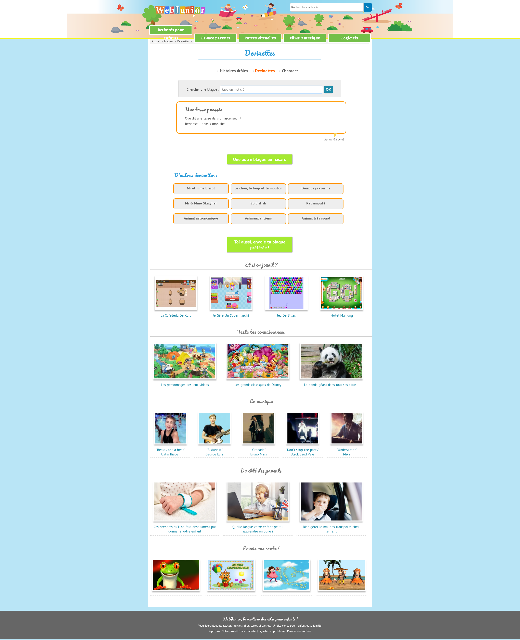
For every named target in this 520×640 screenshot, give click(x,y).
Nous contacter (248, 631)
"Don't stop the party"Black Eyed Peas (302, 452)
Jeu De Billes (286, 315)
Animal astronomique (201, 218)
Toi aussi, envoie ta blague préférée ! (259, 244)
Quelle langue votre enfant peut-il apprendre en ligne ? (258, 529)
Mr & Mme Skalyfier (201, 203)
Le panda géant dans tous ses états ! (331, 384)
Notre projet (229, 631)
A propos (214, 631)
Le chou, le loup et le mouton (258, 188)
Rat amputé (315, 203)
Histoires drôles (234, 70)
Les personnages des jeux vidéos (185, 384)
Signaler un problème (272, 631)
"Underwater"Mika (347, 452)
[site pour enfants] (179, 10)
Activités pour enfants (171, 34)
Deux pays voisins (315, 188)
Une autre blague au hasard (259, 159)
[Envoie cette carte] (176, 592)
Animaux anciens (258, 218)
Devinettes (265, 70)
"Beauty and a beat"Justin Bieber (170, 452)
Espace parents (215, 38)
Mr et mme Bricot (201, 188)
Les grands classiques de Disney (258, 384)
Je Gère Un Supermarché (231, 315)
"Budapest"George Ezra (214, 452)
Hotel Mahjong (342, 315)
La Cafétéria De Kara (175, 315)
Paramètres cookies (299, 631)
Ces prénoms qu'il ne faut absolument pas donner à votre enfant (185, 529)
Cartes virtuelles (260, 38)
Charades (290, 70)
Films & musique (304, 38)
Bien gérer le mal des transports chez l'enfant (331, 529)
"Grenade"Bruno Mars (258, 452)
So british (258, 203)
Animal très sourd (316, 218)
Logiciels (349, 38)
